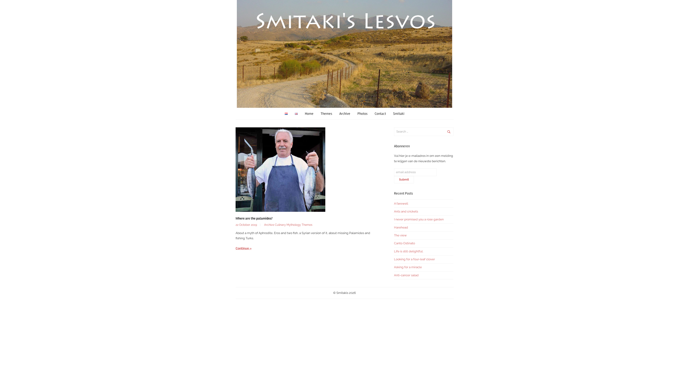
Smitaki (398, 113)
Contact (380, 113)
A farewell (401, 203)
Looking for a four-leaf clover (414, 259)
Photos (362, 113)
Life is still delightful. (408, 251)
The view (400, 235)
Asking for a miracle (408, 267)
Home (309, 113)
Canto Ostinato (404, 243)
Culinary (280, 225)
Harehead (401, 227)
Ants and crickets (406, 211)
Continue (242, 248)
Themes (326, 113)
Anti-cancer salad (406, 275)
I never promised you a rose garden (419, 219)
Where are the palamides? (254, 218)
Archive (344, 113)
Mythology (294, 225)
